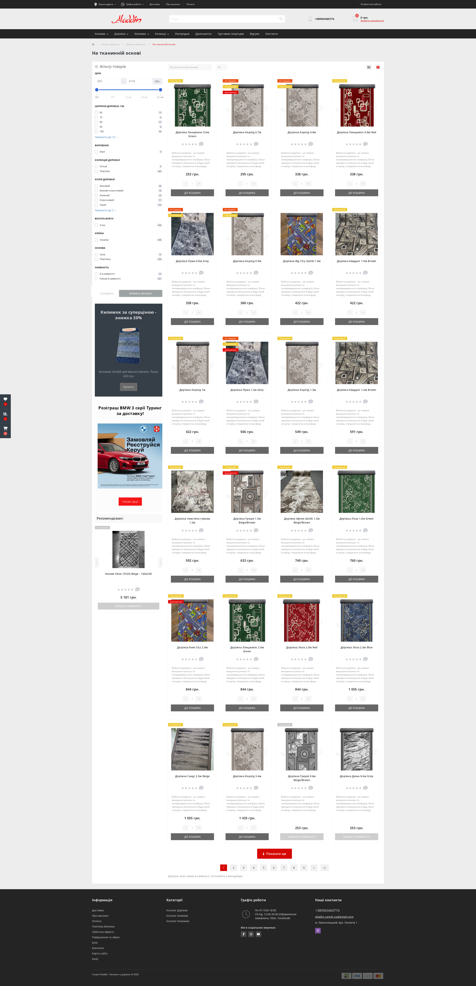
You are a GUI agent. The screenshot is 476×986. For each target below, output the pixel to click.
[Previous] (97, 562)
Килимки (140, 33)
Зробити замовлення (372, 20)
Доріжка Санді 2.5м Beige (192, 776)
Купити (129, 387)
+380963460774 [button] (327, 910)
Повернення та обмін (106, 937)
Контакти (272, 33)
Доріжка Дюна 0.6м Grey (356, 776)
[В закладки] (156, 528)
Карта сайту (99, 953)
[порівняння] (156, 533)
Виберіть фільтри (140, 293)
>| (324, 867)
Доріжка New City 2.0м (192, 647)
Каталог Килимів (177, 915)
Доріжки (119, 33)
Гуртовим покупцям (231, 33)
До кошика (192, 193)
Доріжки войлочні (136, 44)
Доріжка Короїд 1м (192, 390)
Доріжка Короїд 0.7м (247, 132)
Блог (95, 942)
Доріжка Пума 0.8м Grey (192, 261)
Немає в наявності (128, 606)
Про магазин (173, 4)
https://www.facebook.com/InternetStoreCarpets (243, 934)
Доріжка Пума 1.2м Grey (247, 390)
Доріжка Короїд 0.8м (302, 132)
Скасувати (106, 293)
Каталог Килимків (177, 921)
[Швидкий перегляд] (156, 539)
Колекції (160, 33)
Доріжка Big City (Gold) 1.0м (302, 261)
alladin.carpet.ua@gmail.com (334, 917)
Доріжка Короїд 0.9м (247, 261)
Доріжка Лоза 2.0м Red (301, 647)
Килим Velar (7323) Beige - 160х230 (128, 574)
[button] (5, 431)
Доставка (155, 4)
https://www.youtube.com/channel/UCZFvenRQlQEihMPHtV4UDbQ (258, 934)
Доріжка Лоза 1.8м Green (357, 518)
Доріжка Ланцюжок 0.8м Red (356, 132)
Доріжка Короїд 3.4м (247, 776)
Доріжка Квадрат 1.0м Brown (356, 261)
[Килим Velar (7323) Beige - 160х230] (128, 549)
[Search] (281, 19)
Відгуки (255, 33)
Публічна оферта (103, 932)
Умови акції (130, 502)
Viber (318, 930)
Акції (95, 959)
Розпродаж (182, 33)
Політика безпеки (103, 926)
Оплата (190, 4)
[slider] (97, 90)
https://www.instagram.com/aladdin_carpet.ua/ (251, 934)
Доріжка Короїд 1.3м (302, 390)
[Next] (160, 562)
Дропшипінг (203, 33)
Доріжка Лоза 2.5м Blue (357, 647)
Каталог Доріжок (110, 44)
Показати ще (276, 854)
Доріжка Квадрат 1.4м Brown (356, 390)
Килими (100, 33)
